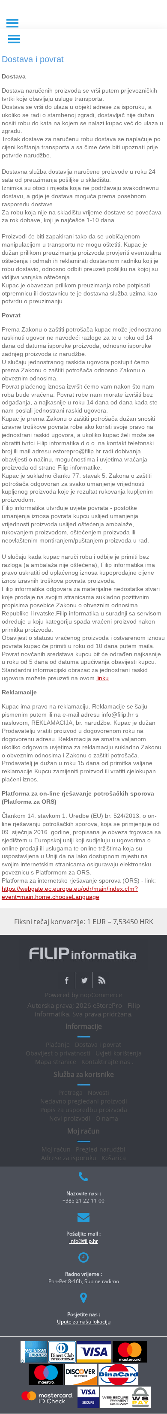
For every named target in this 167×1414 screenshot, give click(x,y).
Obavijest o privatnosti (58, 1053)
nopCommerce (101, 995)
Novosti (98, 1092)
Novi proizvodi (69, 1118)
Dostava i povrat (98, 1044)
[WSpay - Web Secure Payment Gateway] (125, 1406)
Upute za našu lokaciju (83, 1321)
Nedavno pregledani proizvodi (83, 1101)
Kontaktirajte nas (105, 1062)
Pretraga (70, 1092)
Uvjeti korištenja (118, 1053)
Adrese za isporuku (68, 1158)
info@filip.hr (83, 1241)
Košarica (113, 1158)
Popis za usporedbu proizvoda (83, 1110)
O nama (106, 1118)
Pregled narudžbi (100, 1149)
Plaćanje (58, 1044)
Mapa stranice (55, 1062)
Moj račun (56, 1149)
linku (102, 678)
